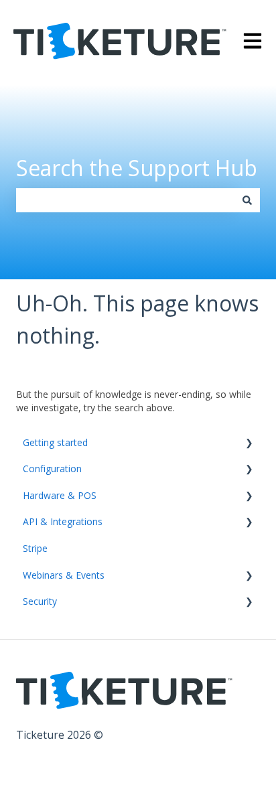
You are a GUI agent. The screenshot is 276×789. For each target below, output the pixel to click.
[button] (249, 444)
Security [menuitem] (40, 601)
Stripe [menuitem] (35, 548)
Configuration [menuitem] (52, 468)
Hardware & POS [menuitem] (59, 495)
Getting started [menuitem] (55, 442)
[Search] (247, 200)
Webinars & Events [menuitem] (64, 575)
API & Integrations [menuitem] (62, 521)
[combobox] (125, 200)
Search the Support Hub (136, 167)
